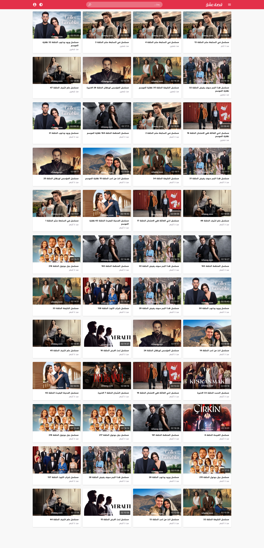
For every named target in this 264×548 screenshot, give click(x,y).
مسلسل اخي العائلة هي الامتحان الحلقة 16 (158, 393)
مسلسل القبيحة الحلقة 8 (217, 435)
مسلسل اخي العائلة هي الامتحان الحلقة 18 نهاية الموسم (208, 134)
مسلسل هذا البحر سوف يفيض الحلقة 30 (159, 266)
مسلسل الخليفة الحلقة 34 (166, 178)
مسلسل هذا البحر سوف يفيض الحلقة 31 (209, 178)
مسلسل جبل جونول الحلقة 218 (64, 266)
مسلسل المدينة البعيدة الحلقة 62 (62, 393)
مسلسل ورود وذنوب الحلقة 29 (164, 477)
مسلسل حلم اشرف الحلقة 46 (214, 221)
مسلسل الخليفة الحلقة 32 (216, 519)
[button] (90, 4)
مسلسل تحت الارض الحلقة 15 (115, 519)
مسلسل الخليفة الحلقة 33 (66, 308)
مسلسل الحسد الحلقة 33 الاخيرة (213, 393)
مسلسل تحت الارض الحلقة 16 (115, 350)
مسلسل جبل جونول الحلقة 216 (64, 435)
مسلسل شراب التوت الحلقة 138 (113, 308)
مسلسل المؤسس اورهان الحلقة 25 (61, 178)
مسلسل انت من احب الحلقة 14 (214, 350)
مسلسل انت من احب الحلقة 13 (164, 519)
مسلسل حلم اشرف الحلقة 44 (64, 519)
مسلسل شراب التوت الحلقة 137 (63, 477)
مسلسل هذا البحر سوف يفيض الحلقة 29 (159, 308)
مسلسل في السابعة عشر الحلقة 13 (211, 42)
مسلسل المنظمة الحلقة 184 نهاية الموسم (108, 133)
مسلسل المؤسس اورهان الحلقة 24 (161, 350)
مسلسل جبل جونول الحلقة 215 (214, 477)
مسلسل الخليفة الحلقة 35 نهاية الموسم (159, 88)
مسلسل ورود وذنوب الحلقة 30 (214, 308)
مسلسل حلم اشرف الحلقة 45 (64, 350)
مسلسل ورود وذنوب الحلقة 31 (64, 133)
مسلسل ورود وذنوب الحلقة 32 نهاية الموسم (60, 43)
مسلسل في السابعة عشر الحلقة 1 (62, 221)
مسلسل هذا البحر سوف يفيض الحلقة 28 (109, 477)
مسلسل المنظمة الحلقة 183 (215, 266)
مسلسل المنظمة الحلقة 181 (165, 435)
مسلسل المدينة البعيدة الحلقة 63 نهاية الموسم (109, 222)
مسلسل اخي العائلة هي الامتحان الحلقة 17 (158, 221)
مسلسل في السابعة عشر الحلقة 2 (162, 133)
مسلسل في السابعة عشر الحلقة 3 (112, 42)
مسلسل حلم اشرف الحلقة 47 (64, 88)
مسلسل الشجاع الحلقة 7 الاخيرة (113, 393)
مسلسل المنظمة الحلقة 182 (115, 266)
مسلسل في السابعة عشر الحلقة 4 (162, 42)
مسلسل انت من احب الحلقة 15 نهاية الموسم (107, 178)
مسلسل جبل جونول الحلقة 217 (114, 435)
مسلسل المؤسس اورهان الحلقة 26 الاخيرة (108, 88)
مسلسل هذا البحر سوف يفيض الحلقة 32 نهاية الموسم (209, 89)
